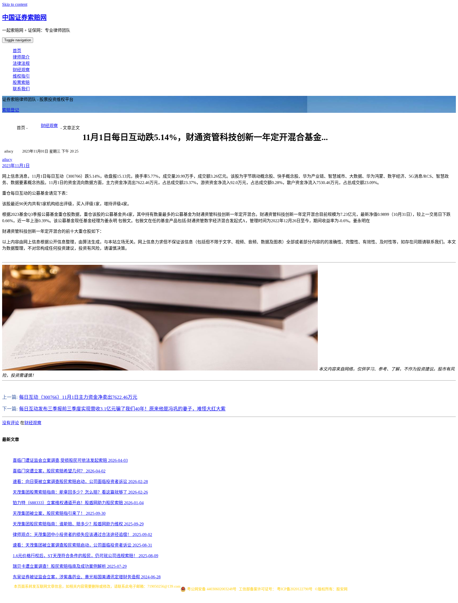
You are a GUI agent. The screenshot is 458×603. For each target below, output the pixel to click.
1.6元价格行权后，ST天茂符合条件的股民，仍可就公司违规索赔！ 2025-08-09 (85, 555)
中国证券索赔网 (24, 17)
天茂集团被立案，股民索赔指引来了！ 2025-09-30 (59, 513)
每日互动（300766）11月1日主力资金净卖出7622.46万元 (78, 397)
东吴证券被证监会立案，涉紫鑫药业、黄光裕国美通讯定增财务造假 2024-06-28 (87, 577)
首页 (17, 50)
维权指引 (21, 76)
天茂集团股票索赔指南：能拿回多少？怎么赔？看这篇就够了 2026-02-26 (80, 492)
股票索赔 (21, 82)
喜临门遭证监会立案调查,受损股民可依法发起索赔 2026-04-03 (70, 460)
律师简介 (21, 57)
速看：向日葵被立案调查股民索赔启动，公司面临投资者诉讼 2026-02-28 (80, 481)
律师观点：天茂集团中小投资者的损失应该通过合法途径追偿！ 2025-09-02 (82, 534)
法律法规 (21, 63)
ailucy (7, 159)
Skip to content (14, 4)
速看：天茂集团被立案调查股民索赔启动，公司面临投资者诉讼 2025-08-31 (82, 545)
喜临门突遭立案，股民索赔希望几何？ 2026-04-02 (59, 471)
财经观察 (21, 70)
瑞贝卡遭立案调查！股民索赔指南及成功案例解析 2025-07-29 (70, 566)
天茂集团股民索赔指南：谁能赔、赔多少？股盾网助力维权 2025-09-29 (78, 524)
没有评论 (10, 423)
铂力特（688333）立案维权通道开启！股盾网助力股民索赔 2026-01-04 (78, 503)
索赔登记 (10, 110)
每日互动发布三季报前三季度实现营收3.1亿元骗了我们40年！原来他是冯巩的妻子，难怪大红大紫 (122, 409)
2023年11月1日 (16, 165)
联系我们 (21, 89)
